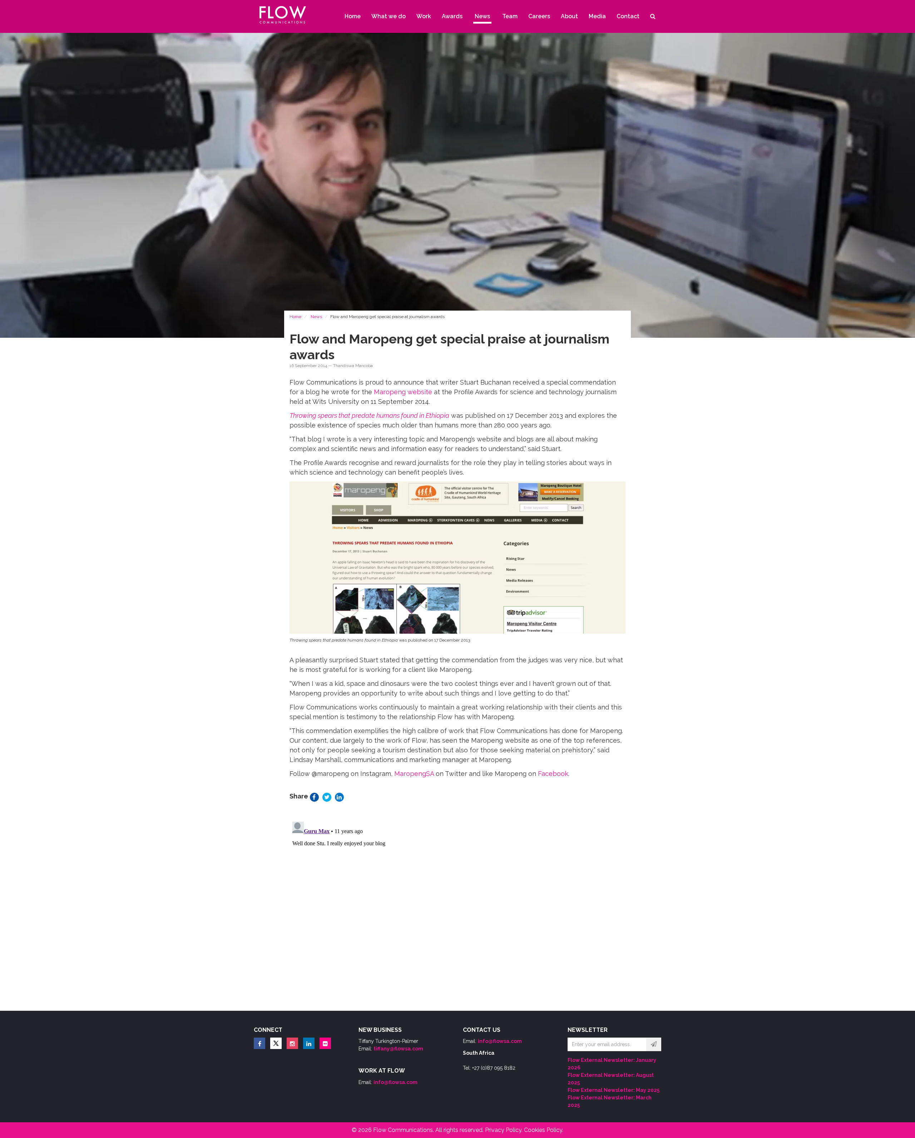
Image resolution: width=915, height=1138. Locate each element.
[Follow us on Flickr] (325, 1043)
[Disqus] (457, 908)
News (316, 316)
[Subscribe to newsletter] (653, 1044)
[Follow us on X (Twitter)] (276, 1043)
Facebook (553, 773)
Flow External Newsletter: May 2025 (613, 1090)
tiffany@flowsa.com (398, 1049)
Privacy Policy (503, 1130)
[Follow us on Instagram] (292, 1043)
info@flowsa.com (395, 1082)
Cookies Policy (543, 1130)
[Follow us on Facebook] (259, 1043)
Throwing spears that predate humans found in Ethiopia (369, 415)
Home (295, 316)
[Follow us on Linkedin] (309, 1043)
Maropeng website (403, 392)
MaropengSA (414, 773)
